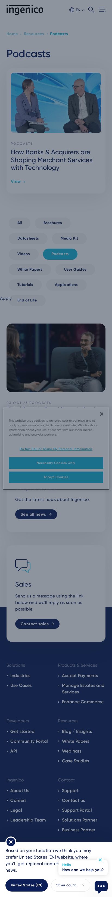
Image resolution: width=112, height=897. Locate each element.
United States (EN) (26, 885)
